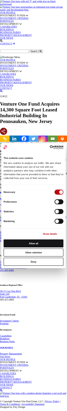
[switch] (59, 201)
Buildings (5, 338)
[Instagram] (43, 139)
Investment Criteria (9, 320)
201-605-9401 (7, 270)
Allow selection (33, 252)
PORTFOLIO (7, 21)
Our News (5, 356)
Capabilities (6, 336)
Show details (50, 234)
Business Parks (7, 341)
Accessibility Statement (33, 404)
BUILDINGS (7, 29)
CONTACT (6, 43)
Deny (33, 261)
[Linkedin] (14, 139)
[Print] (62, 139)
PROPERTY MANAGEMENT (16, 35)
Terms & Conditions (10, 404)
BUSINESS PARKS (10, 32)
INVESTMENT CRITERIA (14, 18)
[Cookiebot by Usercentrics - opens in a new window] (49, 147)
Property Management (11, 353)
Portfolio (4, 323)
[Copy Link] (5, 139)
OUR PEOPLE (7, 12)
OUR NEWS (6, 38)
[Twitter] (33, 139)
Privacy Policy (52, 401)
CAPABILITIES (8, 26)
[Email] (52, 139)
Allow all (33, 243)
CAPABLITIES (8, 74)
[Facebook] (24, 139)
